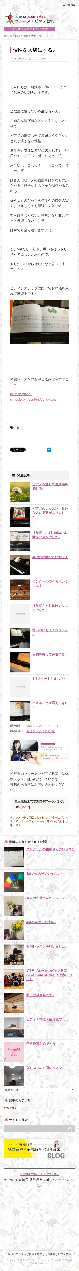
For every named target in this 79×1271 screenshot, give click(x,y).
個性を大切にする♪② (40, 731)
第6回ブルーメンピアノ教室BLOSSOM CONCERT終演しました (49, 975)
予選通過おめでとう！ (42, 1043)
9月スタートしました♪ (48, 678)
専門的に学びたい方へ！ (50, 557)
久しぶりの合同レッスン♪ (45, 1068)
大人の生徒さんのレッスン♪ (46, 898)
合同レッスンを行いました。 (47, 946)
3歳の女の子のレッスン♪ (44, 873)
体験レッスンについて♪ (42, 725)
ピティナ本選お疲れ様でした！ (49, 1019)
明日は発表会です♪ (40, 995)
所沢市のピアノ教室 (39, 29)
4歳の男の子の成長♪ (41, 922)
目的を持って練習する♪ (49, 654)
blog (20, 428)
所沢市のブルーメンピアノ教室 (39, 1174)
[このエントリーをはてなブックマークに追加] (49, 450)
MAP (25, 807)
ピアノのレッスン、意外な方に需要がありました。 (50, 513)
